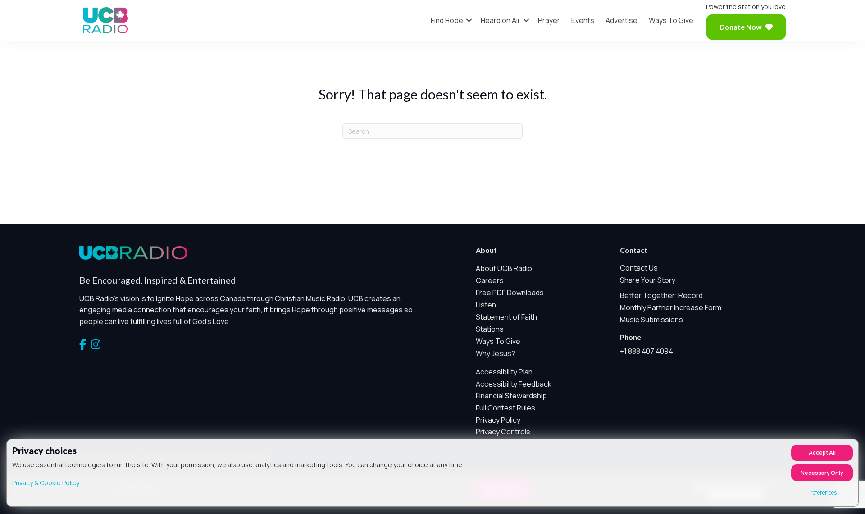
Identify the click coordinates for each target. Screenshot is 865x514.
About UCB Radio (504, 268)
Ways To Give (671, 20)
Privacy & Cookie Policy (45, 482)
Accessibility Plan (504, 372)
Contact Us (639, 268)
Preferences (822, 492)
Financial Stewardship (511, 396)
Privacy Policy (498, 420)
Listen (486, 305)
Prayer (549, 20)
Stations (490, 329)
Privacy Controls (503, 432)
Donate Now (740, 27)
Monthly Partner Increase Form (670, 307)
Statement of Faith (506, 317)
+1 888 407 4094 (646, 351)
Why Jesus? (495, 353)
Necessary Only (822, 473)
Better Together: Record (661, 295)
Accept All (822, 452)
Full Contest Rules (505, 408)
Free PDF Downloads (510, 293)
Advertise (621, 20)
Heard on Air (500, 20)
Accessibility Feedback (513, 384)
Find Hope (447, 20)
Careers (490, 280)
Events (582, 20)
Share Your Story (647, 280)
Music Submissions (651, 320)
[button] (469, 20)
